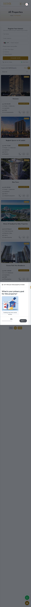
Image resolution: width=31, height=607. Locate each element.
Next (22, 321)
